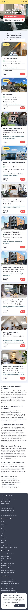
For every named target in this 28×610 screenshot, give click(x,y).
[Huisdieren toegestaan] (17, 271)
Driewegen (15, 99)
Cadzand (3, 540)
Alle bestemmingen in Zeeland (9, 547)
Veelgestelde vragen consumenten (10, 583)
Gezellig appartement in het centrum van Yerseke (12, 129)
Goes (2, 542)
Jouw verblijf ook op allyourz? (8, 581)
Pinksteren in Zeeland (6, 567)
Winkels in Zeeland (6, 558)
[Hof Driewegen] (14, 86)
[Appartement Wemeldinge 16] (14, 291)
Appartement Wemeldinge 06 (13, 232)
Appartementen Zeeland (7, 513)
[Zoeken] (21, 2)
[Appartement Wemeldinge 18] (14, 357)
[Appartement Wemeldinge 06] (14, 223)
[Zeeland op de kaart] (26, 2)
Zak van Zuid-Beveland (9, 451)
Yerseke (14, 132)
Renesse (3, 535)
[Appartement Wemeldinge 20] (14, 259)
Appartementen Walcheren (9, 484)
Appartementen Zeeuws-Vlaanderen (11, 486)
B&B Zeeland (4, 506)
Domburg (3, 528)
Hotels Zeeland (5, 503)
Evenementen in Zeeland (7, 563)
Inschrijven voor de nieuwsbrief (9, 593)
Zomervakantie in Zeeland (8, 570)
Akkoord (20, 605)
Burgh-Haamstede (6, 545)
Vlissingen (3, 538)
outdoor (24, 440)
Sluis (2, 526)
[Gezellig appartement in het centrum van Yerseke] (14, 119)
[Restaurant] (3, 171)
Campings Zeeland (6, 501)
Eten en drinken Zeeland (7, 554)
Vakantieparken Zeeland (7, 510)
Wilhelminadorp (16, 169)
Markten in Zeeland (6, 565)
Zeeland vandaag (5, 561)
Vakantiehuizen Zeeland (7, 508)
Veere (2, 533)
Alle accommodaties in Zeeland (9, 499)
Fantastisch (6, 166)
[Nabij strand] (23, 132)
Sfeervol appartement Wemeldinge (10, 333)
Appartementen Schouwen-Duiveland (11, 480)
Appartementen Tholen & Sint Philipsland (12, 482)
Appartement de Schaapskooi (13, 200)
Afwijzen (8, 605)
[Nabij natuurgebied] (3, 65)
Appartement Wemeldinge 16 (13, 300)
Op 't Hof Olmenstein (10, 58)
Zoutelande (4, 531)
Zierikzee (3, 521)
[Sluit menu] (2, 2)
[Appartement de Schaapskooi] (14, 191)
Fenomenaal (7, 61)
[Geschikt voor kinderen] (6, 65)
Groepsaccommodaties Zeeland (9, 515)
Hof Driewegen (8, 94)
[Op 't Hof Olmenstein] (14, 50)
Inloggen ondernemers (7, 588)
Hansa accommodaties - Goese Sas (14, 163)
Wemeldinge (7, 237)
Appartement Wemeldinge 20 (13, 267)
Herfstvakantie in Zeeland (7, 572)
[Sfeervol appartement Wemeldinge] (14, 323)
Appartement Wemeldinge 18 (13, 366)
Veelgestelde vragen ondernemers (10, 586)
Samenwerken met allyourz (8, 579)
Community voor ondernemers (8, 590)
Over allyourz (5, 576)
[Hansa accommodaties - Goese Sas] (14, 154)
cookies (7, 597)
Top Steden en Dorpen (7, 519)
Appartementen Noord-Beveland (10, 478)
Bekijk (22, 74)
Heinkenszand (16, 201)
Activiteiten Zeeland (6, 556)
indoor (19, 440)
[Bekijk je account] (24, 2)
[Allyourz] (6, 2)
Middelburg (4, 524)
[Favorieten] (24, 45)
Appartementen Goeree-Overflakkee (11, 487)
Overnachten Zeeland (7, 496)
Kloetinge (15, 63)
